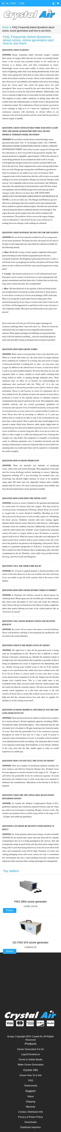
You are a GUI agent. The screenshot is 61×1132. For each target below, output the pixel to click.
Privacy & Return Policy (30, 1117)
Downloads (31, 1122)
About (30, 1096)
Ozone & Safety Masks (30, 1059)
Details (9, 910)
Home (5, 27)
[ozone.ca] (29, 14)
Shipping (30, 1101)
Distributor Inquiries (30, 1127)
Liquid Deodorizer (30, 1054)
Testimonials (30, 1085)
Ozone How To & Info (30, 1075)
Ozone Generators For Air (30, 1049)
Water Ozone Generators (31, 1064)
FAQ (30, 1080)
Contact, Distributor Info (30, 1112)
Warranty (30, 1106)
